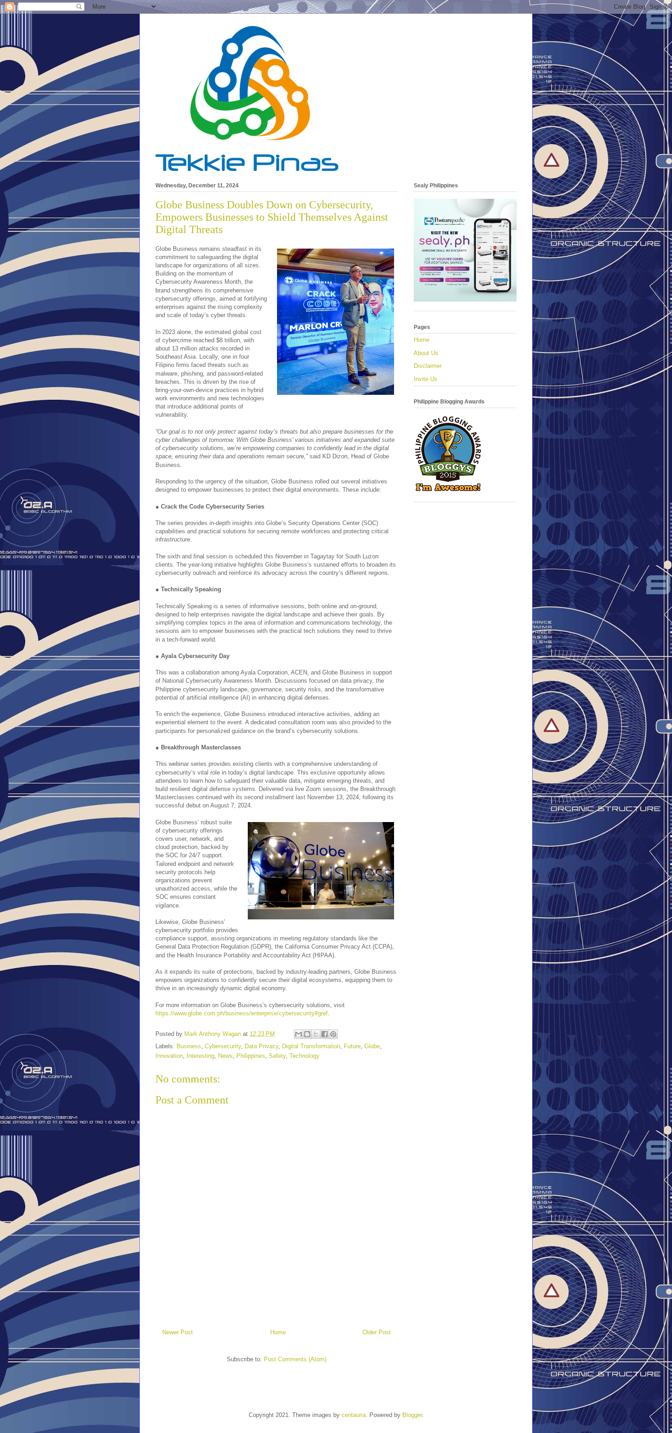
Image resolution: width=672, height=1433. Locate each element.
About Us (426, 353)
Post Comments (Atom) (295, 1359)
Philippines (250, 1055)
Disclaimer (428, 365)
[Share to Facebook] (324, 1034)
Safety (277, 1055)
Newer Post (177, 1332)
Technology (304, 1055)
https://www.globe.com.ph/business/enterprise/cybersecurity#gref (241, 1013)
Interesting (200, 1055)
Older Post (377, 1332)
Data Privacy (261, 1046)
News (225, 1055)
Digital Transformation (311, 1046)
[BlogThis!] (307, 1034)
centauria (353, 1415)
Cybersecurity (223, 1046)
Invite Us (425, 379)
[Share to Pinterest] (333, 1034)
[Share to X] (315, 1034)
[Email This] (298, 1034)
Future (352, 1046)
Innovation (169, 1055)
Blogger (412, 1415)
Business (188, 1046)
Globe (372, 1046)
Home (278, 1332)
